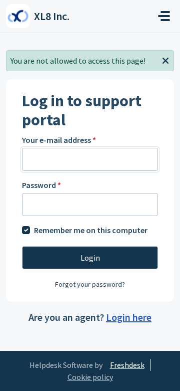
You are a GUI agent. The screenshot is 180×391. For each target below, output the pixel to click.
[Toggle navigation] (164, 16)
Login (90, 258)
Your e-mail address (59, 140)
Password (41, 185)
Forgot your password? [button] (90, 284)
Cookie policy (90, 377)
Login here (129, 317)
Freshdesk (127, 365)
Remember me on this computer (91, 230)
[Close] (166, 60)
